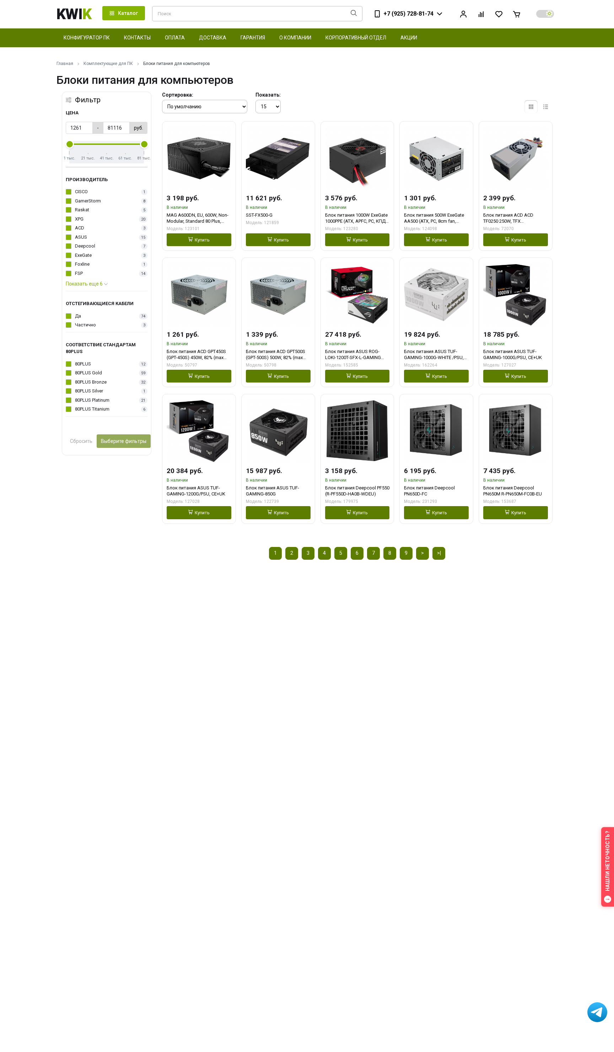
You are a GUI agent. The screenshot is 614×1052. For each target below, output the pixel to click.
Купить (202, 240)
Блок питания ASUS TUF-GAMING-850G (272, 491)
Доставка (212, 37)
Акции (408, 37)
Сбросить (81, 441)
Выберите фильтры (123, 441)
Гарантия (253, 37)
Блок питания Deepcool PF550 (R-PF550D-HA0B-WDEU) (357, 491)
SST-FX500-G (259, 215)
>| (439, 553)
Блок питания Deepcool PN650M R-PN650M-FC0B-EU (512, 491)
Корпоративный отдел (355, 37)
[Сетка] (531, 106)
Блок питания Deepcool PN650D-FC (429, 491)
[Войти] (463, 14)
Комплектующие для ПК (108, 63)
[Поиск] (353, 13)
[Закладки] (499, 14)
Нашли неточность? (607, 861)
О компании (295, 37)
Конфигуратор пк (87, 37)
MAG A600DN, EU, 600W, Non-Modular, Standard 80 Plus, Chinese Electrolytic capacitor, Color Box (197, 218)
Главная (64, 63)
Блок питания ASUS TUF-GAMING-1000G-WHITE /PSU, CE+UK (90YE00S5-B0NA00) (434, 354)
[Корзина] (517, 14)
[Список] (545, 106)
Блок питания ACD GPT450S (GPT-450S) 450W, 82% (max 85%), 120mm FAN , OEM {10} (196, 354)
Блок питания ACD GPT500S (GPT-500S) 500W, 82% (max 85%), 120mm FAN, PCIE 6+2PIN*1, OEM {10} (275, 354)
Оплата (175, 37)
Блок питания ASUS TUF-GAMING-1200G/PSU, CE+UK (196, 491)
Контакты (137, 37)
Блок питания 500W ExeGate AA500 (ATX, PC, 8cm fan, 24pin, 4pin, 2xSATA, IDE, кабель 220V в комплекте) (434, 218)
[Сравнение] (481, 14)
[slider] (69, 144)
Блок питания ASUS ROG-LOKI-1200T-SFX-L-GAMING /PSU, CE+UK (353, 354)
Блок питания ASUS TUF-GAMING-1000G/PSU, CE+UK (512, 354)
